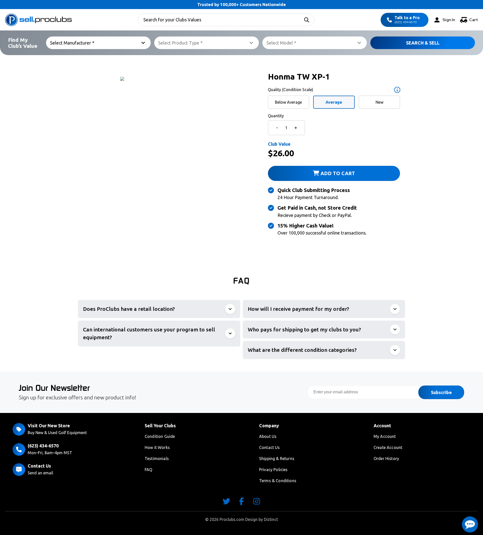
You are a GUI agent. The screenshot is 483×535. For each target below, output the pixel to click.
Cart (473, 19)
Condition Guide (160, 436)
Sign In (448, 19)
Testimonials (157, 458)
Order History (386, 458)
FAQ (148, 469)
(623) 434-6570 (407, 19)
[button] (470, 524)
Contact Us (39, 465)
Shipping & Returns (276, 458)
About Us (267, 436)
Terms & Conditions (277, 480)
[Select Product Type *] (206, 42)
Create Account (388, 447)
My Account (385, 436)
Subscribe (441, 392)
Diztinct (271, 519)
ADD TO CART (337, 173)
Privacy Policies (273, 469)
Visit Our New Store (49, 425)
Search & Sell (422, 42)
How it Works (157, 447)
